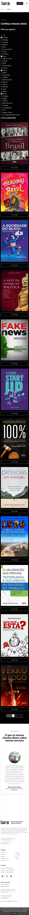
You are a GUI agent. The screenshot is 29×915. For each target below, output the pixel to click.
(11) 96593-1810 (5, 886)
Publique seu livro (5, 858)
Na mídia (3, 854)
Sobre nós (3, 852)
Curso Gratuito (4, 860)
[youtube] (11, 876)
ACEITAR (15, 913)
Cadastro (19, 3)
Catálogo (3, 856)
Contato (17, 858)
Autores (17, 852)
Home (2, 9)
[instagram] (7, 876)
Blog (16, 856)
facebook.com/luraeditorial (7, 868)
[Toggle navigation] (26, 3)
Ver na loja (14, 167)
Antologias (17, 854)
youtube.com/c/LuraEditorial (7, 872)
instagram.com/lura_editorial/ (7, 870)
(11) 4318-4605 (5, 884)
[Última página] (21, 715)
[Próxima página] (18, 715)
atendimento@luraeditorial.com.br (9, 901)
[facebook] (2, 876)
